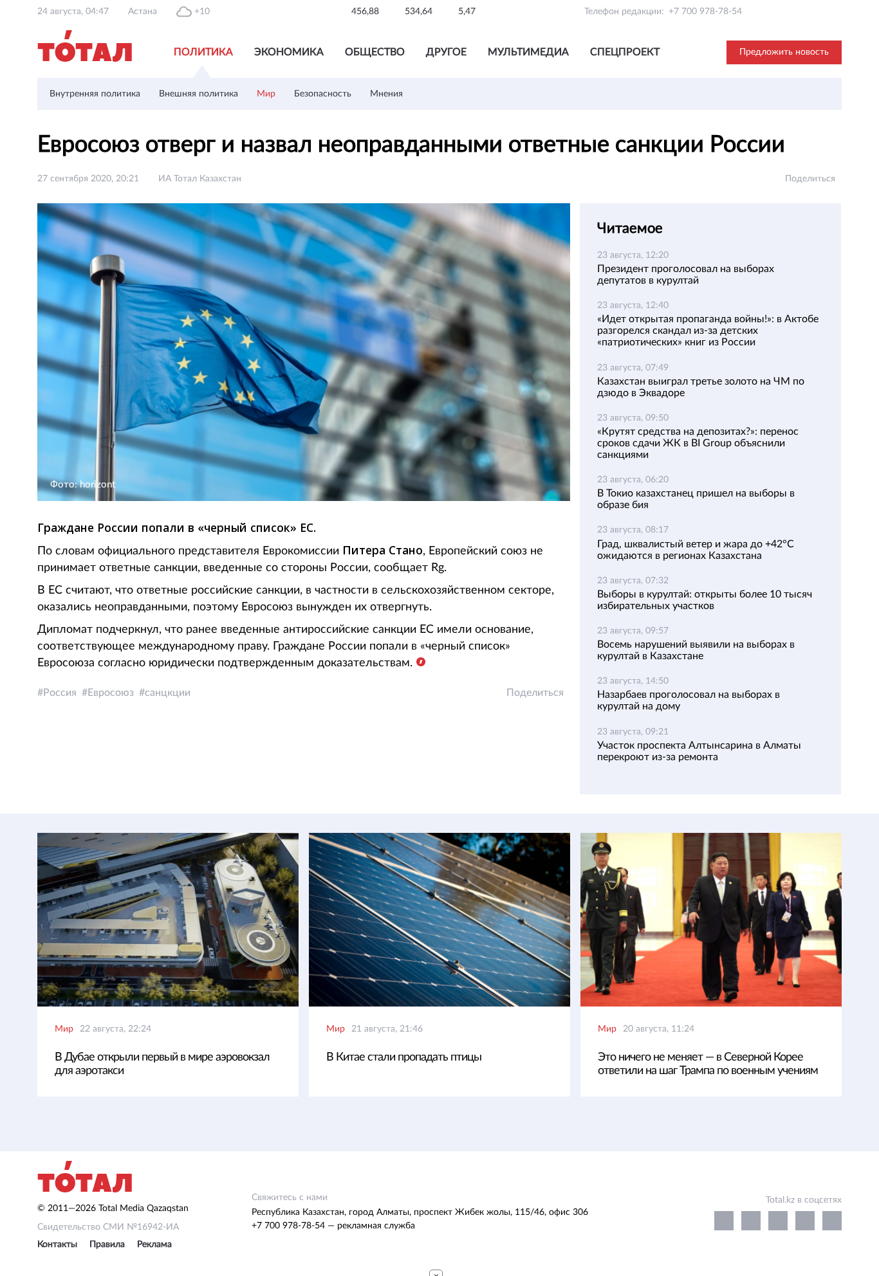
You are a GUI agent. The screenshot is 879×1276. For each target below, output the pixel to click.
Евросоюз (111, 693)
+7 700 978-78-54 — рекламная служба (333, 1225)
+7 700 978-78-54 (705, 11)
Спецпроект (625, 52)
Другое (446, 52)
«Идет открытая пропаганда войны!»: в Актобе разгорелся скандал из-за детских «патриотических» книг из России (708, 330)
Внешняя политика (198, 93)
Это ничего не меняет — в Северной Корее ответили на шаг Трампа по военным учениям (708, 1064)
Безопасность (322, 93)
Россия (60, 693)
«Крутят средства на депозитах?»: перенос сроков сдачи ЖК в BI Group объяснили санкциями (698, 443)
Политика (203, 52)
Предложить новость (784, 52)
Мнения (386, 93)
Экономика (289, 52)
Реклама (154, 1244)
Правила (107, 1244)
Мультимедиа (528, 52)
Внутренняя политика (95, 93)
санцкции (167, 693)
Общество (375, 52)
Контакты (57, 1244)
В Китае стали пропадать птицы (403, 1057)
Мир (266, 93)
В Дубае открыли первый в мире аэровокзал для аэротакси (162, 1064)
